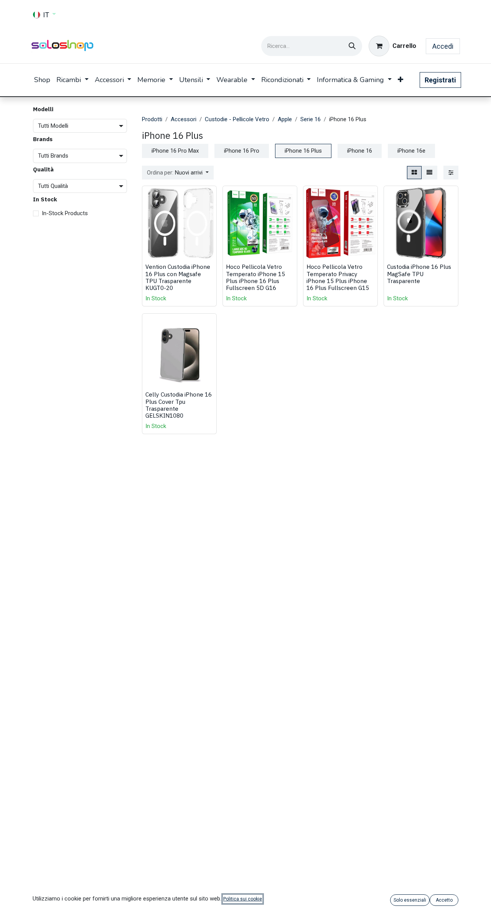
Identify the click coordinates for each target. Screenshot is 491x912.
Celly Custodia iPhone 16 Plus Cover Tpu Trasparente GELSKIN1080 (178, 404)
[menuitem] (42, 80)
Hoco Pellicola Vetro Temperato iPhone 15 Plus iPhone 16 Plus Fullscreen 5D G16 (255, 277)
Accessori (183, 119)
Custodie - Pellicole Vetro (237, 119)
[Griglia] (414, 173)
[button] (178, 173)
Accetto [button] (444, 900)
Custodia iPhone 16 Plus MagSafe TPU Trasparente (419, 273)
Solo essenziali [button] (410, 900)
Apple (285, 119)
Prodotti (152, 119)
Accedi (442, 46)
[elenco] (429, 173)
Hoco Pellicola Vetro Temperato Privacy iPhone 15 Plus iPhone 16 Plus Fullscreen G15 (337, 277)
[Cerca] (352, 46)
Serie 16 (310, 119)
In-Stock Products (65, 213)
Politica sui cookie (242, 899)
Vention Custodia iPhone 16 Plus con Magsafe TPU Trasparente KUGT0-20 (177, 277)
